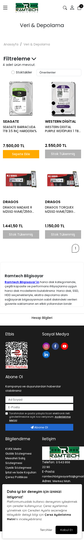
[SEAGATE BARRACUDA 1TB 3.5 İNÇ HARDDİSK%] (21, 98)
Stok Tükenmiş (63, 153)
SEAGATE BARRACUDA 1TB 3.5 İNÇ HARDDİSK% (20, 129)
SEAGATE (11, 121)
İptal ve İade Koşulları (20, 472)
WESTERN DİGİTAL (60, 121)
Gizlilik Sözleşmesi (18, 453)
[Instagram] (46, 346)
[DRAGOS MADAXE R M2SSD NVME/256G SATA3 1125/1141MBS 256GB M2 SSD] (21, 179)
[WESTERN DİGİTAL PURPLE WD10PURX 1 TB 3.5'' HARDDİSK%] (63, 98)
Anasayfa (11, 44)
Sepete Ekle (21, 154)
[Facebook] (55, 346)
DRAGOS (10, 201)
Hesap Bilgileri (42, 318)
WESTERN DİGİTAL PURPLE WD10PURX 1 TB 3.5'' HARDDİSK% (62, 129)
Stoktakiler (24, 72)
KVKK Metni (13, 449)
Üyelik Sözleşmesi (18, 468)
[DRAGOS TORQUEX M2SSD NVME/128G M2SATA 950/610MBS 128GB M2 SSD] (63, 179)
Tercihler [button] (46, 530)
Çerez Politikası (16, 477)
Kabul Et (66, 530)
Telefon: (48, 462)
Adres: (47, 481)
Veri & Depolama (37, 44)
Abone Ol (41, 427)
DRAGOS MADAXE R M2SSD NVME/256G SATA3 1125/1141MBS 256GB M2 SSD (17, 209)
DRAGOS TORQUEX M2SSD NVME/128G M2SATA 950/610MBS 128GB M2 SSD (61, 209)
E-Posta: (48, 471)
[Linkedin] (46, 354)
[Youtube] (65, 346)
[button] (72, 7)
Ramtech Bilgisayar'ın (22, 282)
